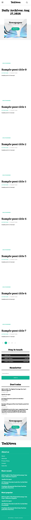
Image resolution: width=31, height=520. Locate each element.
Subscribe (26, 361)
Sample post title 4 (14, 218)
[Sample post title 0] (15, 54)
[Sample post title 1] (15, 91)
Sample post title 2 (14, 144)
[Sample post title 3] (15, 166)
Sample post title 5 (14, 256)
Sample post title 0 (14, 69)
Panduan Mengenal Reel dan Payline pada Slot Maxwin (15, 404)
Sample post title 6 (14, 293)
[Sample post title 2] (15, 128)
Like (27, 355)
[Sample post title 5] (15, 240)
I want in (16, 377)
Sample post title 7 (14, 330)
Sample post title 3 (14, 181)
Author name (5, 73)
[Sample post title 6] (15, 278)
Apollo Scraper (6, 394)
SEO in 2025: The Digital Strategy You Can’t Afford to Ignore (14, 389)
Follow (26, 358)
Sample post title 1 (14, 106)
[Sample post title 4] (15, 203)
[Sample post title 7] (15, 315)
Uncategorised (6, 63)
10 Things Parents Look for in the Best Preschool (12, 399)
